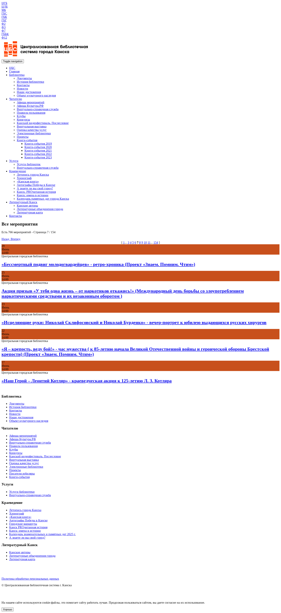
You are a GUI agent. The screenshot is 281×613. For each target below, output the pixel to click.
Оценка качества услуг (32, 130)
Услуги (13, 160)
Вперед (15, 239)
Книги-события (27, 140)
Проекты (22, 136)
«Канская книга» (28, 181)
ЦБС (12, 68)
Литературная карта (30, 212)
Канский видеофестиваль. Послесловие (43, 123)
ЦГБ (4, 3)
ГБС (4, 13)
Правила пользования (31, 112)
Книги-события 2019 (38, 143)
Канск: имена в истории (32, 195)
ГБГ (4, 20)
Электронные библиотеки (34, 133)
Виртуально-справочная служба (37, 109)
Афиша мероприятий (30, 102)
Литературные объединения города (40, 209)
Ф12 (4, 37)
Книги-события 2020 (38, 147)
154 (155, 242)
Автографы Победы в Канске (36, 185)
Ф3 (4, 27)
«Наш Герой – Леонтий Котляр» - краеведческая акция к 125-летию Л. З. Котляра (87, 380)
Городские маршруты (23, 523)
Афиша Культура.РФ (30, 105)
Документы (24, 78)
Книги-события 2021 (38, 150)
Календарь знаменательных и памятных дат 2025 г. (42, 534)
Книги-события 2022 (38, 154)
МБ (4, 10)
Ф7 (4, 30)
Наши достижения (29, 92)
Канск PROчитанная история (28, 527)
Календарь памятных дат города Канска (43, 198)
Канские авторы (27, 205)
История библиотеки (30, 81)
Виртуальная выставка (31, 126)
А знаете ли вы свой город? (35, 188)
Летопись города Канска (33, 174)
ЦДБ (5, 6)
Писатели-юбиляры (22, 473)
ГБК (4, 17)
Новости (22, 88)
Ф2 (4, 23)
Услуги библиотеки (22, 491)
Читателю (15, 99)
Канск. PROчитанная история (36, 191)
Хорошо (7, 609)
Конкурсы (23, 119)
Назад (6, 239)
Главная (14, 71)
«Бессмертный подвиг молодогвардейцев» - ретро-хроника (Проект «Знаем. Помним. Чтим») (98, 264)
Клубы (21, 116)
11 (149, 242)
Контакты (23, 85)
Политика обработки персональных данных (30, 578)
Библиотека (16, 74)
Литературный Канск (23, 202)
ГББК (5, 34)
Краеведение (17, 171)
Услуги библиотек (29, 164)
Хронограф (24, 178)
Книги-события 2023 (38, 157)
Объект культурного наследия (36, 95)
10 (145, 242)
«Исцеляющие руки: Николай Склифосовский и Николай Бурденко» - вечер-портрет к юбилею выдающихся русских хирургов (134, 322)
